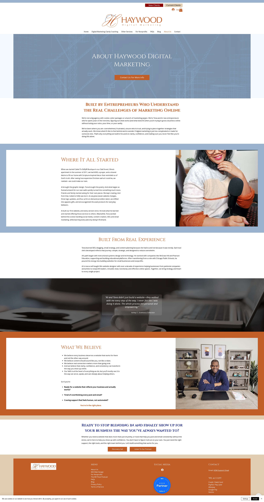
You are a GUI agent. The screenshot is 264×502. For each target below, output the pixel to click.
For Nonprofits (96, 474)
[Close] (261, 498)
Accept (255, 499)
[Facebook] (162, 469)
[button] (181, 10)
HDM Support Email (221, 470)
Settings (245, 499)
